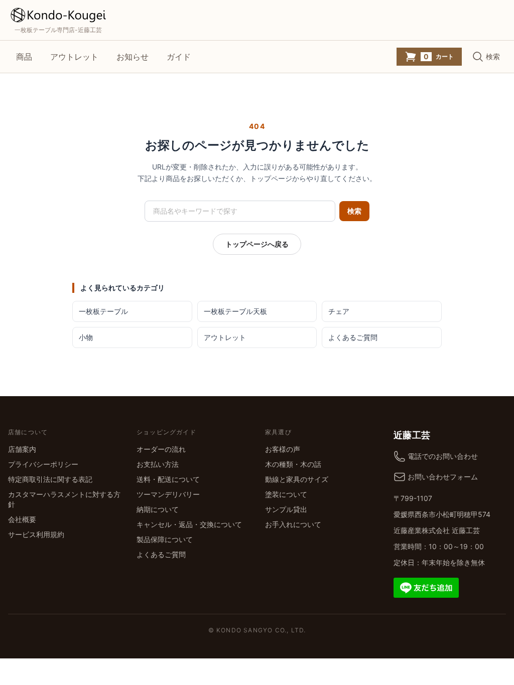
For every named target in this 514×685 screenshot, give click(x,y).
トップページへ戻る (257, 244)
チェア (338, 311)
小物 (86, 337)
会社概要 (22, 519)
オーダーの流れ (161, 449)
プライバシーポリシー (43, 464)
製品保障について (165, 539)
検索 (354, 211)
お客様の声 (282, 449)
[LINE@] (426, 586)
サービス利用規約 (36, 534)
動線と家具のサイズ (296, 479)
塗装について (286, 494)
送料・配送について (168, 479)
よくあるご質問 (352, 337)
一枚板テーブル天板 (235, 311)
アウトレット (74, 57)
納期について (158, 509)
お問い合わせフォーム (443, 476)
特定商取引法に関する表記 (50, 479)
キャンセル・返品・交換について (189, 524)
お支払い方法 (158, 464)
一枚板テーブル (103, 311)
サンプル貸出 (286, 509)
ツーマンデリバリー (168, 494)
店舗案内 (22, 449)
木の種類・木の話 (293, 464)
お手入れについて (293, 524)
